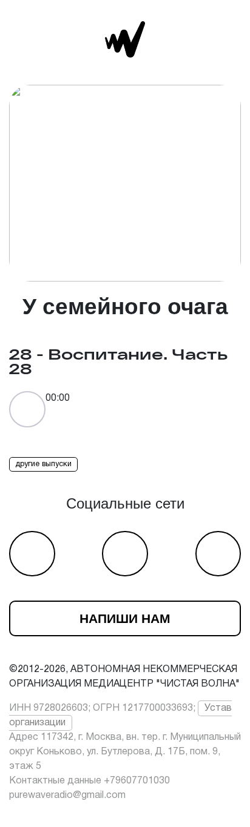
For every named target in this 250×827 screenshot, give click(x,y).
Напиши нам (125, 618)
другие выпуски (43, 464)
